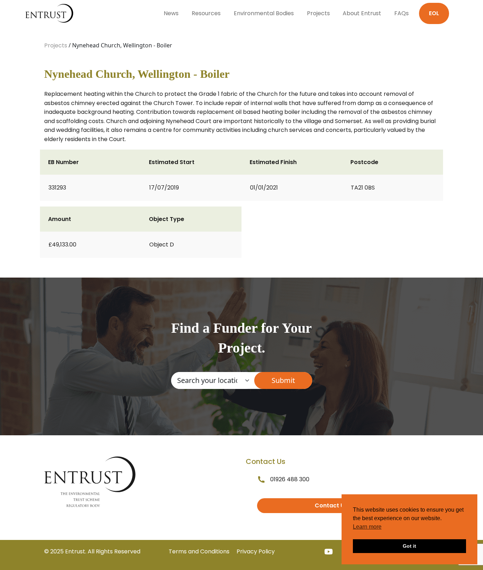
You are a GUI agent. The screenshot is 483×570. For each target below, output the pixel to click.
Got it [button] (409, 546)
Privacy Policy (256, 551)
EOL (434, 13)
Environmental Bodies (264, 13)
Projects (318, 13)
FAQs (401, 13)
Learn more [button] (367, 527)
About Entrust (362, 13)
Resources (206, 13)
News (171, 13)
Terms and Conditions (199, 551)
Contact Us (331, 505)
